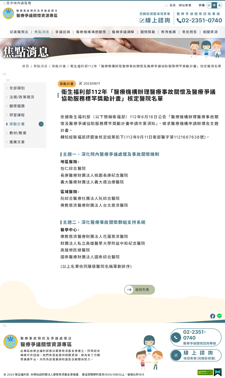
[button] (19, 32)
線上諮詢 (158, 20)
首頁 (173, 5)
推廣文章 (17, 142)
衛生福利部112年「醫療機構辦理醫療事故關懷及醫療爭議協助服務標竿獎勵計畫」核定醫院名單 (145, 66)
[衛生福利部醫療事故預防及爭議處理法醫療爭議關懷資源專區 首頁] (30, 13)
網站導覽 (185, 5)
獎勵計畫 (59, 66)
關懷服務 (17, 106)
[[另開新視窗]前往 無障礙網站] (205, 372)
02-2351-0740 (202, 20)
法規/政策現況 (21, 97)
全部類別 (17, 88)
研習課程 (17, 115)
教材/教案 (18, 133)
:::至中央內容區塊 (17, 3)
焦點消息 (41, 66)
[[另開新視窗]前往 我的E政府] (217, 372)
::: (166, 5)
